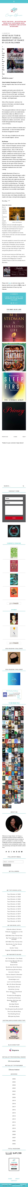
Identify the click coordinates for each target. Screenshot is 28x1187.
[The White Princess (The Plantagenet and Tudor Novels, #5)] (19, 741)
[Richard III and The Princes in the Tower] (16, 745)
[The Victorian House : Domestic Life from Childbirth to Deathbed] (3, 806)
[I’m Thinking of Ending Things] (22, 782)
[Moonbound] (6, 773)
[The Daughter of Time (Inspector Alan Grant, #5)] (6, 801)
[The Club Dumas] (3, 741)
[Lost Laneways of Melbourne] (6, 764)
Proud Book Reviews (14, 998)
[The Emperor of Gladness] (16, 792)
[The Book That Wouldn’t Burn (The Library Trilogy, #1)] (9, 801)
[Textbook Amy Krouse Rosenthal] (6, 750)
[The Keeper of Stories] (22, 773)
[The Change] (19, 782)
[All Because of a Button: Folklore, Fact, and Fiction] (22, 731)
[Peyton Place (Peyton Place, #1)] (19, 801)
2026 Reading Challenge (12, 691)
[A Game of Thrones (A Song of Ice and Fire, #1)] (19, 764)
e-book (7, 297)
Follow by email (14, 857)
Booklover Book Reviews (14, 967)
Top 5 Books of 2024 (14, 896)
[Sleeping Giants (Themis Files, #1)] (3, 755)
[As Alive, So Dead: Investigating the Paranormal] (12, 731)
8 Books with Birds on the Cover (14, 932)
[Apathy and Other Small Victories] (12, 773)
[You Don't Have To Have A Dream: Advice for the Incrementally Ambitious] (14, 632)
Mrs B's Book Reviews (14, 984)
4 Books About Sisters (14, 929)
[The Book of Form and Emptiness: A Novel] (3, 769)
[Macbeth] (9, 741)
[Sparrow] (19, 750)
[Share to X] (13, 303)
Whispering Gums (14, 1016)
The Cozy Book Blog (14, 1011)
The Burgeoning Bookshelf (14, 1009)
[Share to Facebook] (11, 303)
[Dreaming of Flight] (9, 722)
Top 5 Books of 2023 (14, 899)
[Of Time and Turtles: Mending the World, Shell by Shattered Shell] (3, 773)
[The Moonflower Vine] (9, 796)
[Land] (6, 806)
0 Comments (14, 294)
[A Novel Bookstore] (3, 713)
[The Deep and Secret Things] (12, 792)
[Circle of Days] (16, 773)
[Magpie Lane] (6, 759)
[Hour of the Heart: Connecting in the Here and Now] (6, 713)
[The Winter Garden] (3, 759)
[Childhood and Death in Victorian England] (3, 708)
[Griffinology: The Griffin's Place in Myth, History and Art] (9, 713)
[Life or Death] (9, 764)
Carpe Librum (16, 1184)
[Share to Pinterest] (16, 303)
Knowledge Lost (14, 979)
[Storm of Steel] (16, 787)
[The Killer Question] (3, 764)
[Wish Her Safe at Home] (19, 759)
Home (15, 436)
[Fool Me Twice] (9, 773)
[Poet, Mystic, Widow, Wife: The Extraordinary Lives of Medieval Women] (14, 566)
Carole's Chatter (14, 972)
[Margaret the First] (14, 618)
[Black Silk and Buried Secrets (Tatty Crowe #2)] (19, 713)
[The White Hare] (19, 727)
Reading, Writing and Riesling (14, 1001)
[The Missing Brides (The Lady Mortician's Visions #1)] (19, 722)
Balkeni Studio (7, 1185)
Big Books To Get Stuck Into (14, 945)
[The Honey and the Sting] (3, 787)
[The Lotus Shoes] (12, 750)
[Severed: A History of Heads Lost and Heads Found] (9, 787)
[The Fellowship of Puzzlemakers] (22, 750)
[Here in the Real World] (3, 718)
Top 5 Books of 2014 (14, 921)
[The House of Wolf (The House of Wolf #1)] (22, 769)
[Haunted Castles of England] (12, 736)
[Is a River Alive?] (6, 736)
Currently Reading (14, 543)
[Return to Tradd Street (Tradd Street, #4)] (16, 722)
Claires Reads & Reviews (14, 974)
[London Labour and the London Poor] (19, 778)
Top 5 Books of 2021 (14, 904)
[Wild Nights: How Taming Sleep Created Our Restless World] (19, 736)
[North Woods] (12, 745)
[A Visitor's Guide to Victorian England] (12, 727)
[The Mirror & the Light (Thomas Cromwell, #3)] (14, 579)
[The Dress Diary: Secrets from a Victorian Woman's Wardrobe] (19, 718)
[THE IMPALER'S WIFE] (22, 755)
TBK (24, 1185)
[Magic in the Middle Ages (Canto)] (9, 806)
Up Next (14, 609)
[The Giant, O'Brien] (9, 727)
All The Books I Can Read (14, 958)
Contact (14, 1180)
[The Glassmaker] (12, 769)
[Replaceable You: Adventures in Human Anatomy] (16, 741)
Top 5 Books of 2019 (14, 909)
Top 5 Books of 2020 (14, 906)
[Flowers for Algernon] (6, 778)
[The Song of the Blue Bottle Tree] (6, 755)
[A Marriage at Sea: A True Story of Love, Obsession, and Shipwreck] (9, 778)
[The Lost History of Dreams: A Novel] (22, 764)
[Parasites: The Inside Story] (22, 745)
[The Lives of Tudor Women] (16, 755)
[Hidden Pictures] (16, 708)
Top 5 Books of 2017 (14, 913)
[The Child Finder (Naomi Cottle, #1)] (6, 708)
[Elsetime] (16, 782)
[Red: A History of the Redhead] (3, 736)
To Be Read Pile (14, 703)
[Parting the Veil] (9, 718)
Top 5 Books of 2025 (14, 894)
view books (19, 698)
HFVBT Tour (19, 297)
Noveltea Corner (14, 989)
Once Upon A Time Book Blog (14, 992)
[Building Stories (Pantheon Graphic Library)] (19, 787)
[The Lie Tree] (12, 708)
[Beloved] (6, 722)
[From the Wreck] (6, 745)
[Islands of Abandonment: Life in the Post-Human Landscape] (6, 731)
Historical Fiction (11, 298)
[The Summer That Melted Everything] (12, 764)
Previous (5, 436)
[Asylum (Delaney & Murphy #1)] (16, 736)
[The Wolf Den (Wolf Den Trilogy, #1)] (6, 787)
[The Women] (9, 782)
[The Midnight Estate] (9, 745)
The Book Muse (14, 1006)
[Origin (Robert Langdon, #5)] (19, 769)
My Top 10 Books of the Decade (14, 938)
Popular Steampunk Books (14, 950)
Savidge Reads (14, 1004)
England (12, 297)
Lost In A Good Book (14, 981)
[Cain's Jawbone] (12, 787)
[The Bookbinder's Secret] (6, 782)
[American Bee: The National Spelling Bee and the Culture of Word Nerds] (12, 741)
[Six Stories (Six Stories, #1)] (3, 782)
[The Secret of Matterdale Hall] (22, 741)
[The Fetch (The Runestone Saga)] (9, 736)
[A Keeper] (3, 792)
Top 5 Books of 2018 (14, 911)
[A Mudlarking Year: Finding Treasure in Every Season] (22, 792)
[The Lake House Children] (12, 782)
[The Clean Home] (19, 796)
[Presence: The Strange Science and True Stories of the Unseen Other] (12, 755)
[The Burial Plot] (19, 745)
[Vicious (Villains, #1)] (16, 718)
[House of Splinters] (9, 731)
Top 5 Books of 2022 (14, 901)
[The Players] (22, 708)
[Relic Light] (19, 731)
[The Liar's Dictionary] (16, 731)
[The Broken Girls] (16, 759)
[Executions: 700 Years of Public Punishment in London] (3, 731)
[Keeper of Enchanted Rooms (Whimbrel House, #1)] (22, 736)
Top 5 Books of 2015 (14, 918)
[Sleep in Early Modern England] (12, 759)
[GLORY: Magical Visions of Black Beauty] (22, 801)
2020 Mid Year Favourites (14, 935)
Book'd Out (14, 964)
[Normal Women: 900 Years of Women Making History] (12, 796)
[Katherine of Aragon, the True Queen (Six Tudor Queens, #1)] (3, 801)
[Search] (23, 486)
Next (24, 436)
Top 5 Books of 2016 (14, 916)
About (17, 1178)
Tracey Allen (11, 693)
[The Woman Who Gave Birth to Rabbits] (16, 750)
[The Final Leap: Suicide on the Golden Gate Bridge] (3, 750)
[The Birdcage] (3, 778)
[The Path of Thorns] (6, 792)
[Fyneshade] (19, 708)
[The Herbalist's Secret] (16, 801)
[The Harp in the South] (12, 778)
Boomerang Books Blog (14, 969)
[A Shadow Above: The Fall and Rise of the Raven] (16, 764)
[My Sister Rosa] (22, 722)
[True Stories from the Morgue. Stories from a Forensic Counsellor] (12, 713)
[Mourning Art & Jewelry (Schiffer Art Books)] (12, 801)
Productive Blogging (14, 995)
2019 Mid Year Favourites (14, 941)
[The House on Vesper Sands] (16, 769)
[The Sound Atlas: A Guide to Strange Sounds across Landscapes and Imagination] (9, 769)
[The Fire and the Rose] (16, 778)
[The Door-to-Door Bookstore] (19, 792)
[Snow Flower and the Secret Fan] (22, 796)
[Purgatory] (22, 787)
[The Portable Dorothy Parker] (19, 755)
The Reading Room (14, 1014)
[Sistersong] (12, 718)
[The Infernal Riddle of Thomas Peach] (6, 796)
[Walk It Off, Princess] (6, 718)
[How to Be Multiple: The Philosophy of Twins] (16, 796)
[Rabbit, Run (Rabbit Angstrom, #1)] (3, 727)
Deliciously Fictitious (14, 977)
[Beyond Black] (3, 796)
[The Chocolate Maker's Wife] (22, 713)
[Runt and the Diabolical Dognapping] (19, 773)
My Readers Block (14, 986)
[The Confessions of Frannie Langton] (6, 769)
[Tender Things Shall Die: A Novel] (22, 759)
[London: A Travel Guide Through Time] (3, 722)
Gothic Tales (14, 948)
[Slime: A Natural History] (14, 553)
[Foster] (9, 708)
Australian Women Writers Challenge (14, 961)
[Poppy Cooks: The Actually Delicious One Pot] (14, 592)
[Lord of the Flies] (12, 722)
